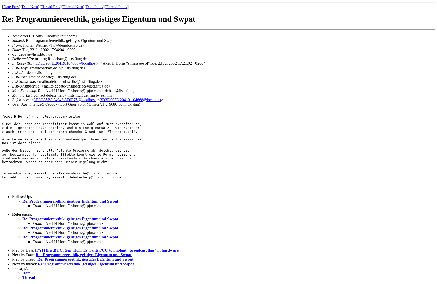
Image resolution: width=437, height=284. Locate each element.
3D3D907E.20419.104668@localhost (65, 63)
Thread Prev (50, 7)
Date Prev (11, 7)
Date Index (94, 7)
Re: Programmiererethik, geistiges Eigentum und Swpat (70, 201)
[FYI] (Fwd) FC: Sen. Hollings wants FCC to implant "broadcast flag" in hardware (107, 250)
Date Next (30, 7)
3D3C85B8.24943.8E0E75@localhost (65, 100)
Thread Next (73, 7)
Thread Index (116, 7)
